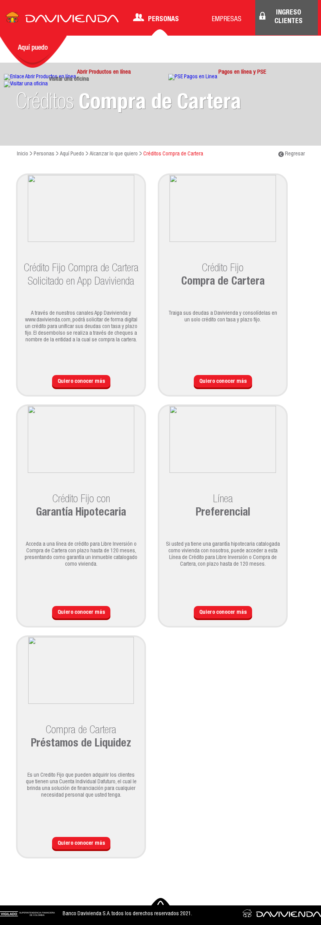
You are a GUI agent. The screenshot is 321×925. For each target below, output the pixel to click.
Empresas (227, 19)
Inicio (22, 154)
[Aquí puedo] (33, 51)
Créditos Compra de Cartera (173, 154)
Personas (163, 19)
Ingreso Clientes (288, 17)
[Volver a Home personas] (62, 19)
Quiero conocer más (81, 381)
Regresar (294, 154)
